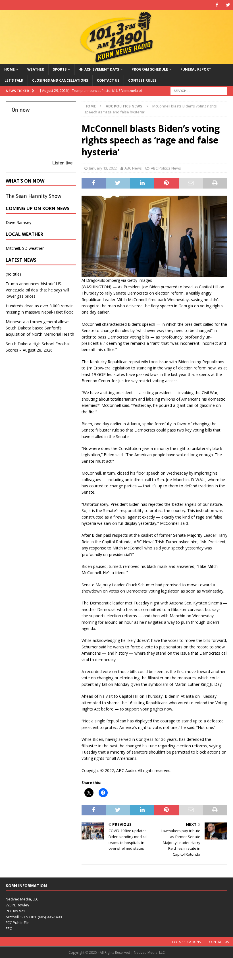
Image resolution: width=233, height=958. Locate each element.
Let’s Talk (14, 80)
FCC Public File (18, 922)
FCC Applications (186, 942)
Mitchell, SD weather (25, 248)
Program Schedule (150, 69)
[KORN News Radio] (116, 60)
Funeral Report (195, 69)
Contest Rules (142, 80)
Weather (35, 69)
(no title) (13, 274)
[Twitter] (228, 5)
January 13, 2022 (103, 168)
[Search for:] (198, 90)
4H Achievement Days (99, 69)
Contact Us (108, 80)
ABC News (133, 168)
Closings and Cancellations (60, 80)
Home (9, 69)
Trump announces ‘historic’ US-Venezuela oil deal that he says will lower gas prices (37, 290)
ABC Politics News (166, 168)
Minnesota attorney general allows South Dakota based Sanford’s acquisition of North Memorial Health (40, 328)
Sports (59, 69)
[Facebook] (217, 5)
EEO (9, 928)
